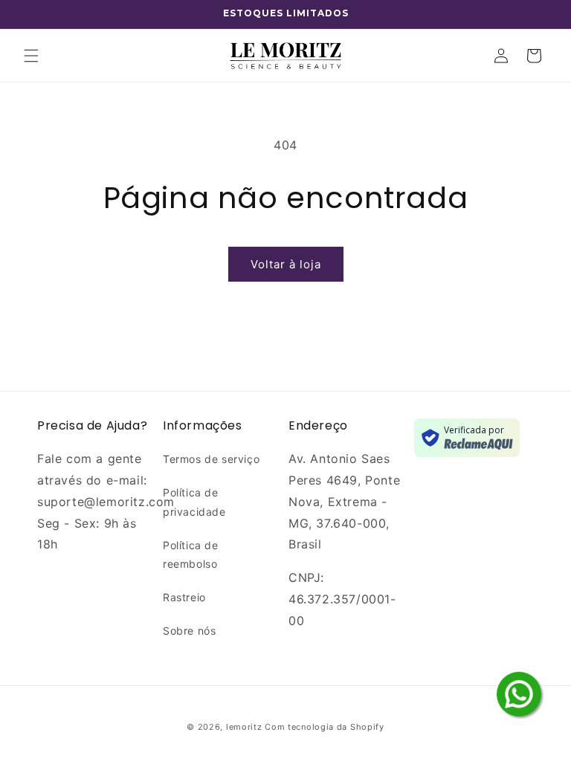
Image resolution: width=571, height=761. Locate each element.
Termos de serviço (211, 459)
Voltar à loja (286, 264)
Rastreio (184, 597)
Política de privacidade (194, 501)
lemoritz (244, 727)
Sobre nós (189, 630)
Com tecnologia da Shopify (324, 727)
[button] (31, 55)
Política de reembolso (191, 554)
